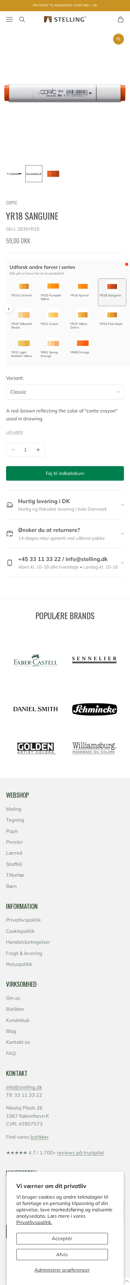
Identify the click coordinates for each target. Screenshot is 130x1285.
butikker (40, 1137)
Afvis (62, 1254)
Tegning (15, 820)
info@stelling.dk (24, 1087)
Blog (11, 1031)
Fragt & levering (24, 953)
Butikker (15, 1009)
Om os (13, 998)
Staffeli (14, 864)
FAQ (11, 1053)
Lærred (14, 853)
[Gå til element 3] (53, 173)
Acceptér (62, 1238)
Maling (13, 809)
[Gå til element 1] (14, 173)
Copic (11, 202)
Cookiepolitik (20, 931)
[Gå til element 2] (33, 173)
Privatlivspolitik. (34, 1222)
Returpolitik (19, 964)
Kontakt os (18, 1042)
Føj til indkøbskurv (65, 473)
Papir (12, 831)
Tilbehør (15, 875)
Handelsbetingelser (28, 942)
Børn (11, 886)
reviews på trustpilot (80, 1153)
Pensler (14, 842)
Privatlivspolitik (23, 920)
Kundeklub (18, 1020)
